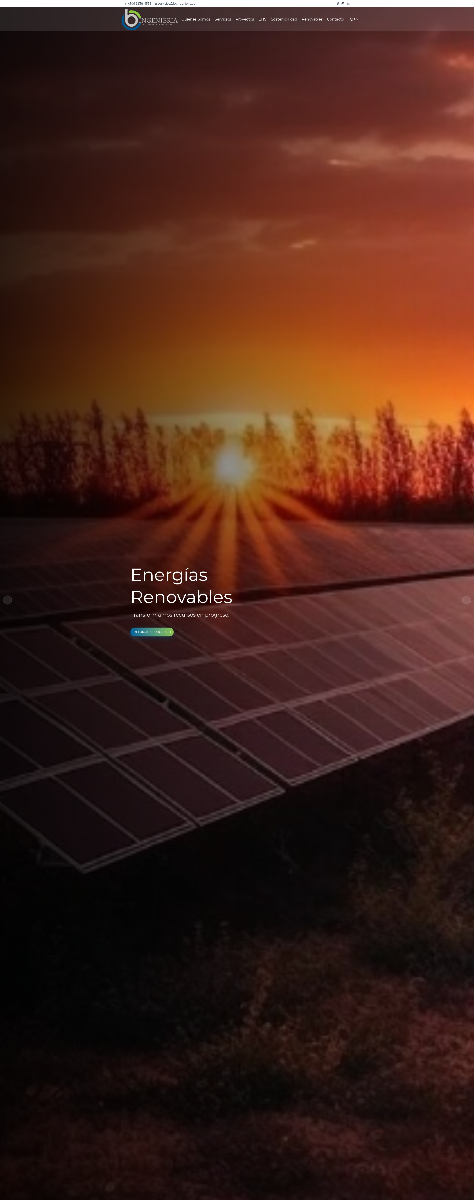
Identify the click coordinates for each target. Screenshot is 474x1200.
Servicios (223, 19)
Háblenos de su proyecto (153, 621)
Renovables (312, 19)
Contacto (335, 19)
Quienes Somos (195, 19)
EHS (262, 19)
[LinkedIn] (348, 3)
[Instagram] (342, 3)
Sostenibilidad (284, 19)
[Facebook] (337, 3)
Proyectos (245, 19)
